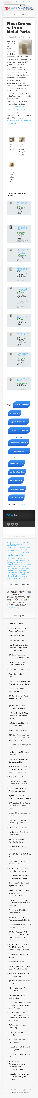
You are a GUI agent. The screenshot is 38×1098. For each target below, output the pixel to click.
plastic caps (16, 566)
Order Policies (26, 1)
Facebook (12, 524)
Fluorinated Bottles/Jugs (18, 827)
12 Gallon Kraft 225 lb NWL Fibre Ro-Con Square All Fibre (22, 289)
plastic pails (13, 570)
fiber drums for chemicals (19, 442)
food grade (25, 548)
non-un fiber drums (16, 463)
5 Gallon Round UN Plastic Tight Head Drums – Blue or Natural (19, 698)
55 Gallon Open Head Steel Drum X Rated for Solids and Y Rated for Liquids (19, 737)
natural (18, 562)
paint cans (23, 562)
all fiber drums (15, 413)
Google (8, 524)
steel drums (20, 572)
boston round (17, 542)
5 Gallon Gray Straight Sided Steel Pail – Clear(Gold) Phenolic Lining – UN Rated (19, 947)
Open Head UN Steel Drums (19, 669)
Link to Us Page (14, 608)
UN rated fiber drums (17, 489)
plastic (11, 564)
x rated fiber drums (16, 498)
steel (12, 572)
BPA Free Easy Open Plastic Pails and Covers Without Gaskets (19, 805)
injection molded (13, 560)
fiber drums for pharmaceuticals (19, 452)
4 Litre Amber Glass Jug (18, 730)
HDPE (26, 552)
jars (21, 560)
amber (9, 542)
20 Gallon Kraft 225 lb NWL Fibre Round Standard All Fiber (22, 355)
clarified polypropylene (17, 544)
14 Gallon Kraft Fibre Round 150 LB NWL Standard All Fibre (22, 316)
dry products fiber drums (18, 422)
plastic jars (18, 568)
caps (27, 542)
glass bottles (15, 550)
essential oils (27, 546)
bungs (24, 542)
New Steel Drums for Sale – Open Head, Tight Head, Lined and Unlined (19, 647)
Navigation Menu (20, 14)
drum (17, 546)
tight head (21, 574)
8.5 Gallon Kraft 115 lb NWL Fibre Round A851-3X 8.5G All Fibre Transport (22, 251)
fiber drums (24, 36)
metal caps (13, 562)
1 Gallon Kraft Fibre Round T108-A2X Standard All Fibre (22, 204)
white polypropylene (16, 578)
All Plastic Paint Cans (17, 636)
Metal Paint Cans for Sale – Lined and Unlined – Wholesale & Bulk (19, 893)
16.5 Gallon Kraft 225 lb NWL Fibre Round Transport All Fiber (22, 335)
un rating (20, 576)
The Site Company (17, 1090)
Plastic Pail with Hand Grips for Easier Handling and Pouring (19, 1076)
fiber (9, 547)
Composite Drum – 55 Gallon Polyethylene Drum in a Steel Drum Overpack (20, 1005)
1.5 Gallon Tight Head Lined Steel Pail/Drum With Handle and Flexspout (20, 902)
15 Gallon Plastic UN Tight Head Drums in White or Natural (18, 715)
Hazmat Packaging (16, 624)
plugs (20, 570)
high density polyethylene (16, 556)
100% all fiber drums (21, 404)
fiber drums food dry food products (19, 431)
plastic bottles (20, 564)
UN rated (12, 576)
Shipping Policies (13, 1)
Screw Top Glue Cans (17, 962)
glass (9, 550)
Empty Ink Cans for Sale (18, 777)
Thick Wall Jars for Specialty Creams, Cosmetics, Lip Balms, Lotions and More (19, 769)
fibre (19, 548)
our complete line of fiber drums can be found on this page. (19, 120)
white (25, 576)
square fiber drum (16, 480)
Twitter (16, 524)
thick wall (14, 574)
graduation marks (17, 553)
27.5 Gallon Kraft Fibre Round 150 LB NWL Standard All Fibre (23, 379)
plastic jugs (26, 568)
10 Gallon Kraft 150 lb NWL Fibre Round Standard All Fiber (22, 269)
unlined (27, 574)
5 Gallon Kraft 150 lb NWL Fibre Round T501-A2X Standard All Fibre (22, 227)
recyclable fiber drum (17, 472)
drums (21, 546)
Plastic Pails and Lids (17, 640)
